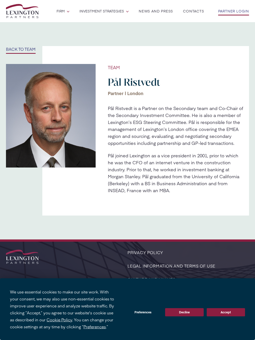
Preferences (142, 312)
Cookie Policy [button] (59, 319)
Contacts (193, 10)
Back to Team (21, 49)
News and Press (156, 10)
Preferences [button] (94, 326)
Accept (226, 312)
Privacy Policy (145, 252)
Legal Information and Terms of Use (171, 266)
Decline (184, 312)
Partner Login (233, 10)
